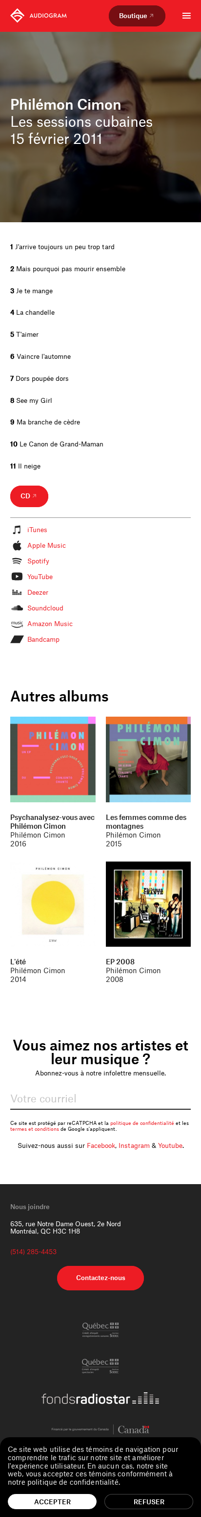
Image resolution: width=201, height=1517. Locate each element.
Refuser (149, 1501)
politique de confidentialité (142, 1123)
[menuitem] (38, 15)
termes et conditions (34, 1129)
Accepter (52, 1501)
